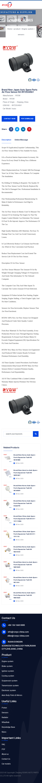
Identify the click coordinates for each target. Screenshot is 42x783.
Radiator (5, 717)
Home (9, 29)
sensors (21, 35)
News (4, 732)
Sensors (5, 713)
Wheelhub (5, 722)
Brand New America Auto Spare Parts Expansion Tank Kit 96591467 (25, 472)
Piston (4, 708)
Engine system (27, 29)
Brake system (7, 666)
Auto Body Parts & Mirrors (12, 695)
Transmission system (10, 685)
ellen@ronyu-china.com (18, 636)
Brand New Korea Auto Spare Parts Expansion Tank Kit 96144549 (24, 488)
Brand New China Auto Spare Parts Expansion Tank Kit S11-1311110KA (25, 518)
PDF (3, 749)
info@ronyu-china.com (18, 632)
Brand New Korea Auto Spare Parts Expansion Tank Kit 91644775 (24, 503)
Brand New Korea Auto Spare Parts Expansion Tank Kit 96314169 (24, 549)
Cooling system (8, 676)
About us (5, 754)
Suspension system (9, 681)
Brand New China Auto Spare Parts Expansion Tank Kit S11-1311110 (25, 534)
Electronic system (9, 690)
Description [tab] (6, 140)
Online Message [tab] (21, 140)
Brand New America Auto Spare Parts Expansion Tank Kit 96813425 (25, 564)
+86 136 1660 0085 (16, 625)
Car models (6, 764)
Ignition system (8, 671)
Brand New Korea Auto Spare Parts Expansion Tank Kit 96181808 (24, 457)
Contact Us (6, 759)
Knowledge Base (8, 727)
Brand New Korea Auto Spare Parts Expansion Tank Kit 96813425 (24, 595)
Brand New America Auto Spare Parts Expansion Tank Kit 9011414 (25, 580)
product (17, 29)
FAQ (3, 744)
